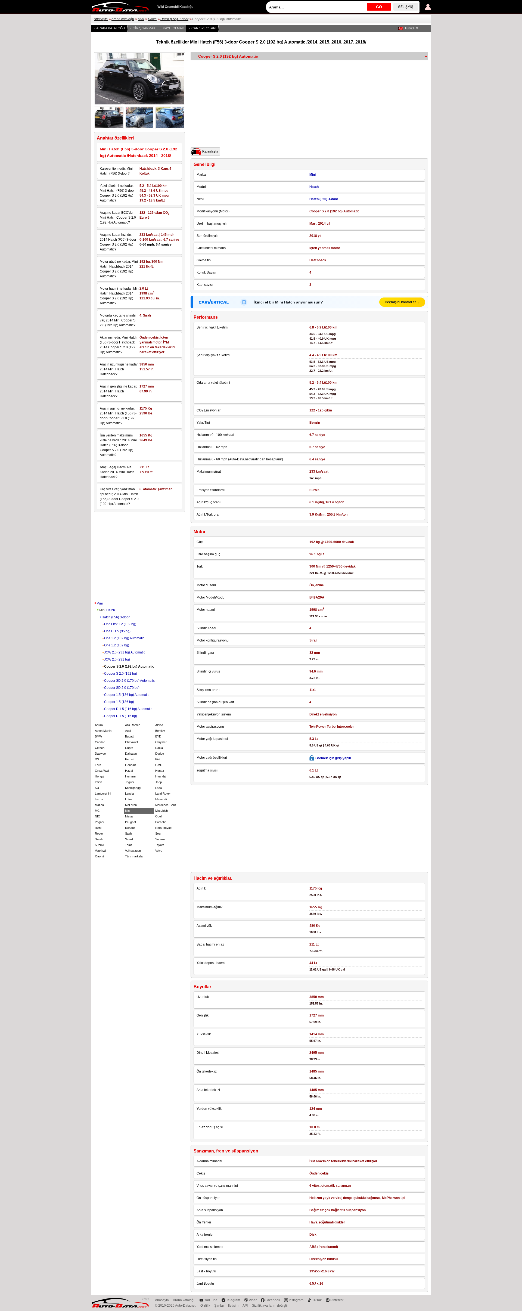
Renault (130, 827)
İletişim (233, 1305)
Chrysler (161, 742)
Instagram (296, 1300)
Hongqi (99, 776)
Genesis (130, 765)
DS (97, 759)
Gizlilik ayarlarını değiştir (270, 1305)
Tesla (128, 845)
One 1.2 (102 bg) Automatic (124, 638)
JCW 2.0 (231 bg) (117, 659)
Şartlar (219, 1305)
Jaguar (129, 782)
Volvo (158, 850)
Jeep (158, 782)
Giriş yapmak (144, 28)
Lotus (128, 799)
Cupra (129, 747)
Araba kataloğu (122, 19)
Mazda (99, 805)
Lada (158, 787)
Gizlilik (205, 1305)
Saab (128, 833)
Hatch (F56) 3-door (174, 19)
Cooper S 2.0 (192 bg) (120, 673)
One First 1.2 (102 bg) (120, 624)
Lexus (99, 799)
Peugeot (130, 822)
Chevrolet (131, 742)
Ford (98, 765)
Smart (129, 839)
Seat (158, 833)
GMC (158, 765)
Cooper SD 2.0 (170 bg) (121, 688)
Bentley (160, 730)
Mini (141, 19)
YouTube (210, 1300)
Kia (97, 787)
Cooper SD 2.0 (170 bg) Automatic (129, 681)
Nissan (129, 816)
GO (379, 7)
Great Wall (102, 770)
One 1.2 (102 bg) (116, 645)
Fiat (157, 759)
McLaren (131, 805)
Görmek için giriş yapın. (333, 758)
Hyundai (160, 776)
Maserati (161, 799)
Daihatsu (131, 753)
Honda (159, 770)
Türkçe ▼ (412, 28)
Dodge (159, 753)
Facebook (272, 1300)
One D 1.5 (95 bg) (117, 631)
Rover (99, 833)
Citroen (99, 747)
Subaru (160, 839)
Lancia (129, 793)
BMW (98, 736)
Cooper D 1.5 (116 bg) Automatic (128, 709)
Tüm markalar (134, 856)
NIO (97, 816)
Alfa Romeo (132, 725)
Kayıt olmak (173, 28)
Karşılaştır (210, 151)
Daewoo (100, 753)
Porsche (160, 822)
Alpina (159, 725)
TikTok (317, 1300)
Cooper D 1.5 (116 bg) (120, 716)
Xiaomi (99, 856)
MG (97, 810)
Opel (158, 816)
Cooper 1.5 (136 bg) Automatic (126, 695)
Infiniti (98, 782)
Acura (99, 725)
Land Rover (163, 793)
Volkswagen (133, 850)
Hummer (130, 776)
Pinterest (336, 1300)
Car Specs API (203, 28)
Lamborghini (103, 793)
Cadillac (100, 742)
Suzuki (99, 845)
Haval (129, 770)
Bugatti (129, 736)
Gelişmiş (405, 7)
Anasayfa (101, 19)
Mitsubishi (161, 810)
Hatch (152, 19)
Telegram (233, 1300)
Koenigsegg (133, 787)
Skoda (99, 839)
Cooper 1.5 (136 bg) (119, 702)
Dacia (159, 747)
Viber (253, 1300)
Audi (128, 730)
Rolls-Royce (163, 827)
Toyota (159, 845)
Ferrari (129, 759)
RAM (98, 827)
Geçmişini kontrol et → (402, 302)
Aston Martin (103, 730)
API (245, 1305)
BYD (158, 736)
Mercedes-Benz (165, 805)
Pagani (99, 822)
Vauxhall (100, 850)
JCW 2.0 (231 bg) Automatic (124, 652)
